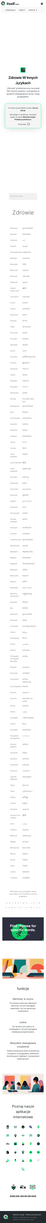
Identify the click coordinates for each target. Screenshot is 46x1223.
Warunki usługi (29, 117)
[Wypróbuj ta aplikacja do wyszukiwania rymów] (23, 929)
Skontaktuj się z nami (27, 1219)
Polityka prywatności (23, 119)
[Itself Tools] (23, 1190)
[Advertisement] (23, 38)
